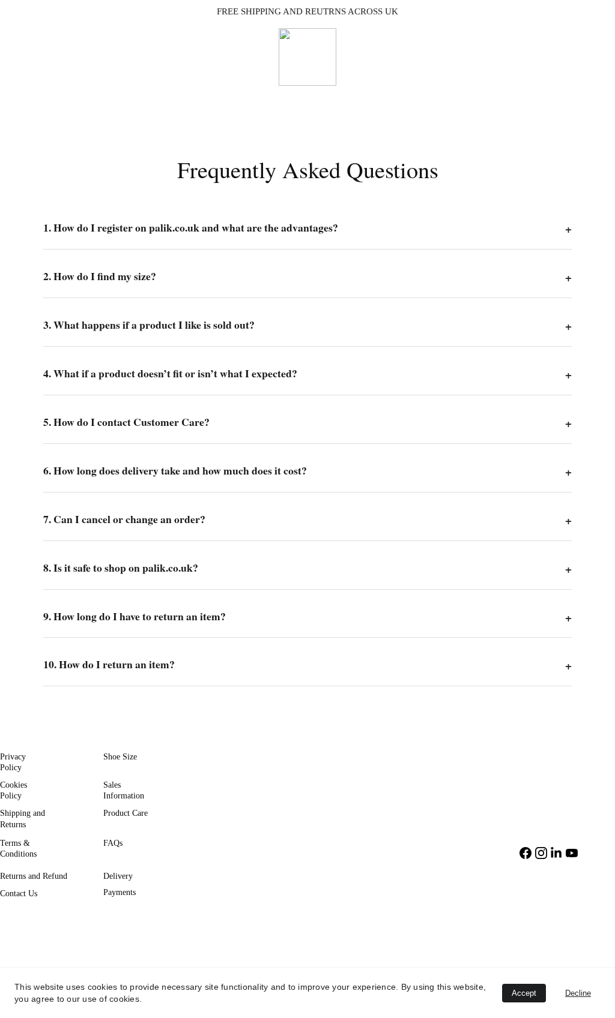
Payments (119, 892)
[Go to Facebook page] (526, 853)
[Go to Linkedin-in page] (556, 853)
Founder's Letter (412, 100)
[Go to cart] (597, 100)
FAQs (113, 843)
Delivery (118, 876)
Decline (578, 993)
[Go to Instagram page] (541, 853)
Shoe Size (120, 756)
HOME (183, 100)
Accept (524, 993)
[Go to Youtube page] (572, 853)
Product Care (125, 813)
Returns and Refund (33, 876)
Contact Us (18, 893)
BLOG (343, 100)
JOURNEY (242, 100)
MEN (298, 100)
